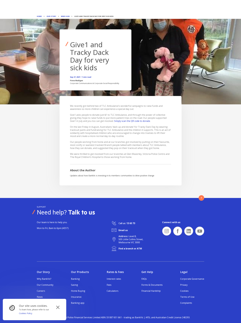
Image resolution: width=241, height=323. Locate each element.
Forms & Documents (152, 284)
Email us (123, 230)
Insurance (76, 296)
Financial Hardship (151, 290)
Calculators (112, 290)
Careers (41, 290)
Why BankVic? (44, 278)
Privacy (184, 284)
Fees (109, 284)
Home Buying (78, 290)
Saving (74, 284)
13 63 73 (130, 223)
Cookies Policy (25, 313)
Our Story (51, 16)
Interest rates (114, 278)
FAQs (144, 278)
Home (39, 16)
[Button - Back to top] (201, 198)
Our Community (45, 284)
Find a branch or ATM (130, 248)
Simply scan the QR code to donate (132, 121)
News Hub (65, 16)
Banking (75, 278)
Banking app (77, 302)
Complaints (186, 302)
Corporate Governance (192, 278)
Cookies (184, 290)
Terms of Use (187, 296)
